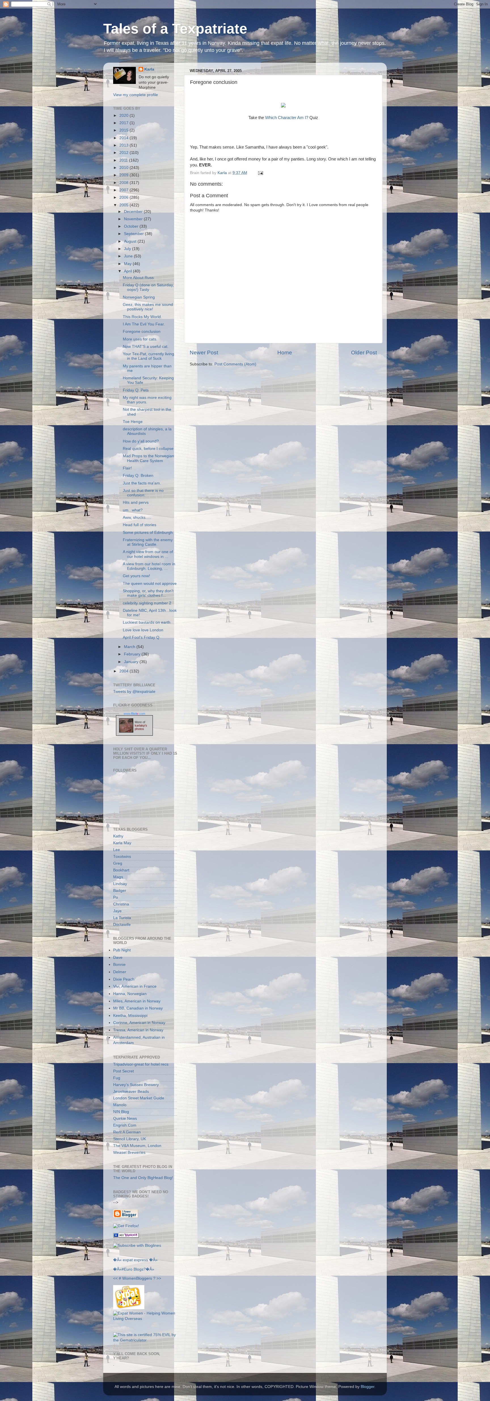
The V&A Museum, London (137, 1146)
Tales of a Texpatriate (175, 29)
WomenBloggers (137, 1278)
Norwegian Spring (139, 297)
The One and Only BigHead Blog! (143, 1178)
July (128, 249)
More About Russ (138, 278)
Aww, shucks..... (137, 517)
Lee (116, 850)
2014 (124, 138)
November (134, 219)
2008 (124, 183)
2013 (124, 145)
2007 (124, 190)
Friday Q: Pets (136, 390)
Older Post (364, 352)
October (132, 226)
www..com (134, 713)
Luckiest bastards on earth (146, 622)
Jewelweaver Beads (131, 1091)
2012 (124, 153)
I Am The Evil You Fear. (144, 324)
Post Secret (123, 1071)
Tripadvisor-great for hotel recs (140, 1064)
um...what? (133, 510)
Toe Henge (133, 422)
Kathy (118, 836)
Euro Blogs (133, 1269)
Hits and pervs (136, 502)
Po (115, 897)
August (131, 241)
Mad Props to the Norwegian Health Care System (148, 458)
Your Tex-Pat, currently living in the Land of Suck (148, 356)
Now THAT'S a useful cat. (145, 346)
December (134, 211)
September (134, 234)
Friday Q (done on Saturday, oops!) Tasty (148, 287)
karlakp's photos (141, 727)
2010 (124, 168)
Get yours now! (136, 576)
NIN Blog (121, 1112)
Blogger (367, 1387)
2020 (124, 115)
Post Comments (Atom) (235, 364)
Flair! (127, 468)
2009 (124, 175)
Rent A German (127, 1132)
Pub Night (122, 950)
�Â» (153, 1260)
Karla (149, 69)
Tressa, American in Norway (138, 1030)
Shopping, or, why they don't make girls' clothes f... (148, 593)
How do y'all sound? (141, 441)
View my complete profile (135, 95)
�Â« (117, 1260)
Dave (117, 957)
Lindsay (120, 884)
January (132, 662)
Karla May (122, 843)
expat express (135, 1260)
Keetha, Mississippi (130, 1015)
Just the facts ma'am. (142, 483)
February (132, 654)
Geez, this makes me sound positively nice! (148, 306)
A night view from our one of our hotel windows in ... (148, 554)
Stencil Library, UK (129, 1139)
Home (284, 352)
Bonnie (119, 964)
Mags (118, 877)
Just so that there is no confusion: (143, 492)
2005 (124, 205)
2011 (124, 160)
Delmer (119, 972)
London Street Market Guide (138, 1098)
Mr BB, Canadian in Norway (138, 1008)
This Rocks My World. (142, 317)
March (130, 647)
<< (115, 1278)
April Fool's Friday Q (141, 637)
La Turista (122, 918)
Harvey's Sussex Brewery (136, 1085)
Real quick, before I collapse (148, 448)
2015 (124, 130)
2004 (124, 671)
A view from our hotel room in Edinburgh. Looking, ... (149, 566)
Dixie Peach (123, 979)
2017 (124, 123)
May (128, 264)
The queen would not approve (150, 583)
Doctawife (122, 924)
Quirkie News (125, 1118)
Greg (117, 863)
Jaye (117, 911)
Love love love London (143, 630)
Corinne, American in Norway (139, 1023)
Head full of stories (139, 525)
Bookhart (121, 870)
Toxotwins (122, 856)
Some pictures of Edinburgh (148, 532)
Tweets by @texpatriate (134, 691)
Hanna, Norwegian (130, 994)
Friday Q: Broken (138, 475)
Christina (121, 904)
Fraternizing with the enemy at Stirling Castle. (148, 542)
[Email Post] (259, 173)
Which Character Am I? (286, 117)
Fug (116, 1078)
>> (159, 1278)
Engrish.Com (124, 1125)
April (128, 271)
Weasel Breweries (129, 1152)
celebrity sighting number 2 (147, 603)
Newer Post (204, 352)
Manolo (119, 1105)
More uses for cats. (140, 339)
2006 (124, 197)
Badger (119, 890)
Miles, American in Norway (136, 1001)
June (129, 256)
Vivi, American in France (135, 986)
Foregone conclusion (141, 331)
